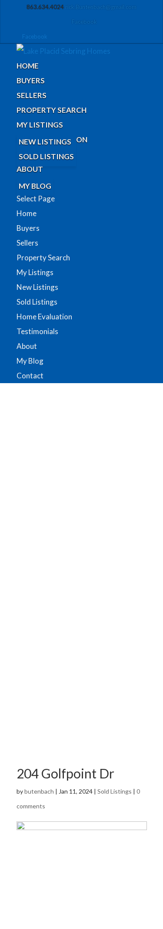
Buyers (31, 80)
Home (28, 65)
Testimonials (37, 331)
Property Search (51, 110)
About (30, 169)
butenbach (39, 791)
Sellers (32, 95)
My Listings (40, 124)
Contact (30, 375)
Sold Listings (46, 156)
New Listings (45, 141)
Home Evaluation (44, 316)
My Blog (35, 185)
